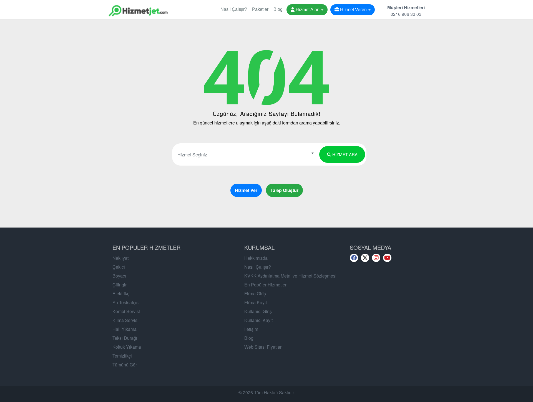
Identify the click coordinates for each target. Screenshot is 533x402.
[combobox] (245, 153)
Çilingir (119, 284)
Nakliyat (120, 258)
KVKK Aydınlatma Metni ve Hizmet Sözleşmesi (290, 276)
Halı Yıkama (124, 329)
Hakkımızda (256, 258)
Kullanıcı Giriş (258, 311)
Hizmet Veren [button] (353, 9)
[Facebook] (354, 258)
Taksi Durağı (124, 338)
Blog (278, 9)
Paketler (260, 9)
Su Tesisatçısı (126, 302)
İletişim (251, 329)
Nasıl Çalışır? (233, 9)
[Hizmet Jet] (138, 7)
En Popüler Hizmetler (265, 284)
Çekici (118, 267)
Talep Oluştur (284, 190)
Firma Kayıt (255, 302)
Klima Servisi (125, 320)
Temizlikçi (122, 356)
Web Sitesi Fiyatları (263, 347)
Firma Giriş (255, 293)
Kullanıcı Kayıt (258, 320)
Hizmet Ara (344, 154)
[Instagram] (376, 258)
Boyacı (119, 276)
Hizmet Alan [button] (308, 9)
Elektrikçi (121, 293)
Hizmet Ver (246, 190)
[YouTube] (387, 258)
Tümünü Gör (124, 364)
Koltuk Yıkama (126, 347)
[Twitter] (365, 258)
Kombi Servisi (126, 311)
